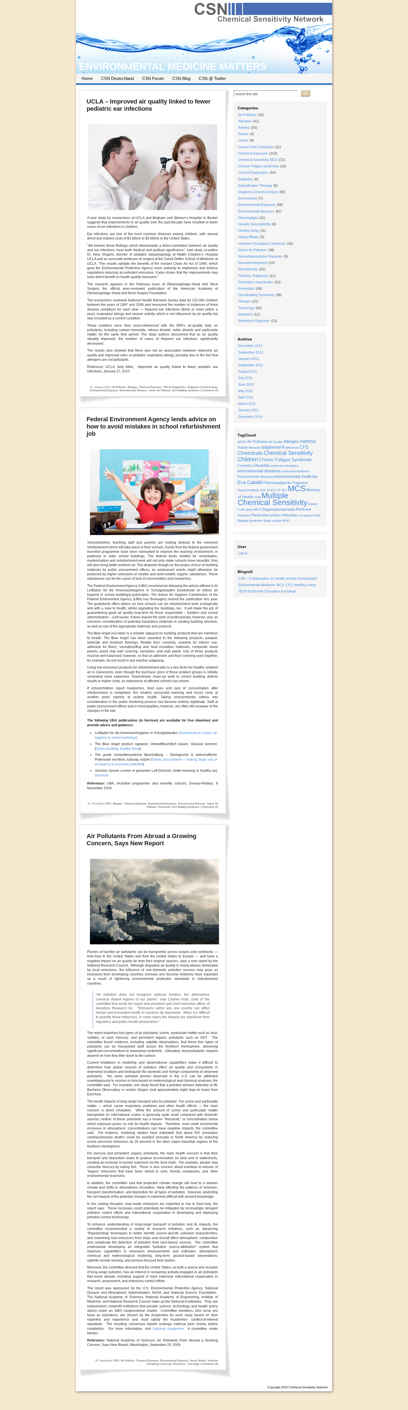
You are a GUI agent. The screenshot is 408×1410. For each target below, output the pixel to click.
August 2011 (247, 372)
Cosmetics (245, 466)
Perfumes (244, 515)
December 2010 (250, 417)
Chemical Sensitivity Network (308, 1387)
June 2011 (246, 385)
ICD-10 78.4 (279, 490)
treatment (245, 314)
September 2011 (250, 365)
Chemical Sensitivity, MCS (258, 160)
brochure (102, 775)
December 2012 (250, 346)
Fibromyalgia (248, 218)
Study (267, 520)
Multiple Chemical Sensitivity (273, 499)
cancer (243, 140)
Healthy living (248, 231)
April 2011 (245, 397)
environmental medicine (296, 476)
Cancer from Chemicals (256, 147)
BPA (288, 447)
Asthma (244, 128)
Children (248, 459)
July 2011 (245, 378)
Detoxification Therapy (255, 186)
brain (295, 447)
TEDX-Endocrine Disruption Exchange (267, 591)
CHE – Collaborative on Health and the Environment (277, 579)
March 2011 (247, 404)
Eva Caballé (250, 482)
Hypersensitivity (248, 490)
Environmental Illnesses (133, 390)
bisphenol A (273, 447)
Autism (243, 134)
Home (87, 78)
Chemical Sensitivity (288, 453)
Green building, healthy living (118, 749)
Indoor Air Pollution (159, 390)
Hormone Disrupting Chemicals (262, 244)
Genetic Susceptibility (254, 224)
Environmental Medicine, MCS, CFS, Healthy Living (277, 585)
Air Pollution (119, 387)
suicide (276, 520)
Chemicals (250, 453)
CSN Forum (153, 78)
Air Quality (276, 441)
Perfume (303, 509)
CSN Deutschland (117, 78)
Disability (262, 465)
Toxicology (193, 1364)
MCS (297, 488)
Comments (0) (210, 390)
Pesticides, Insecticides (255, 282)
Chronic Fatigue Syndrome (258, 166)
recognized (306, 515)
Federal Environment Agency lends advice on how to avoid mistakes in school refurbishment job (153, 426)
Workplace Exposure (254, 321)
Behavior (255, 447)
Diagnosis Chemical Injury (202, 387)
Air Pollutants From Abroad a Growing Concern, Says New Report (141, 840)
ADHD (242, 441)
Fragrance (300, 483)
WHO (286, 520)
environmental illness (295, 471)
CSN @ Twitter (212, 78)
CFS (304, 447)
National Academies (168, 1329)
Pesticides (260, 515)
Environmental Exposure (104, 390)
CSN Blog (181, 78)
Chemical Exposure (150, 387)
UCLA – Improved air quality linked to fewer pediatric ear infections (149, 105)
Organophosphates (278, 509)
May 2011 (245, 391)
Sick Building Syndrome (185, 390)
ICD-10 (265, 490)
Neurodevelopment (252, 263)
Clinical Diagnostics (174, 387)
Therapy (244, 301)
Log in (243, 553)
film (289, 483)
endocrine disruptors (284, 465)
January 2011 (248, 410)
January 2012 (248, 359)
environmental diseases (259, 471)
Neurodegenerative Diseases (260, 256)
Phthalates (290, 515)
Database (245, 179)
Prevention (164, 807)
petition (275, 515)
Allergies (132, 387)
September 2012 (250, 352)
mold (257, 497)
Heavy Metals (198, 1360)
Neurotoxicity (248, 269)
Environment (247, 198)
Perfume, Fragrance (253, 276)
